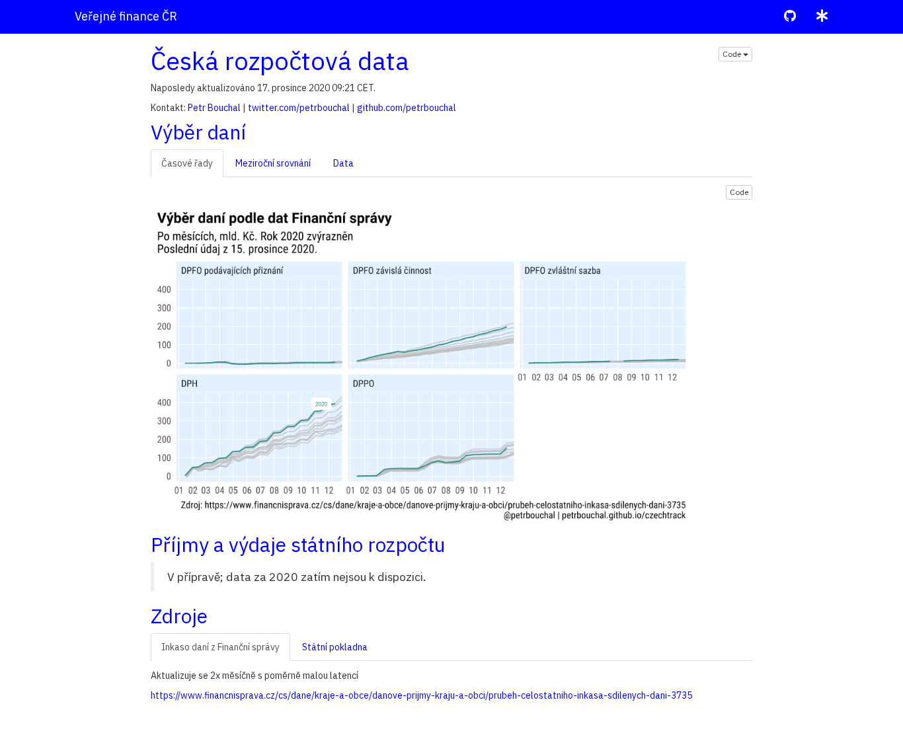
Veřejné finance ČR (126, 16)
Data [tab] (343, 163)
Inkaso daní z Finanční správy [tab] (220, 647)
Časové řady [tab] (187, 163)
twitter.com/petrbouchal (299, 108)
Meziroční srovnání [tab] (273, 163)
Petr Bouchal (214, 108)
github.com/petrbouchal (406, 108)
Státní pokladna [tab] (335, 647)
